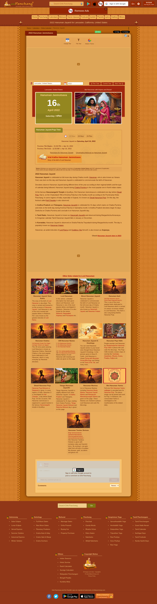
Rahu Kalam (90, 533)
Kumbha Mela (65, 582)
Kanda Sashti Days (142, 541)
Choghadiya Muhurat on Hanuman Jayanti (91, 153)
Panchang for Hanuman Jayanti (61, 153)
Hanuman (93, 177)
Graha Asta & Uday (43, 533)
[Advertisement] (78, 64)
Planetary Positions (43, 529)
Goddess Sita (77, 230)
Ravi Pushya (114, 537)
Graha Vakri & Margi (43, 537)
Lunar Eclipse (16, 525)
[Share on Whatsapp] (98, 32)
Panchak (89, 521)
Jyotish (93, 17)
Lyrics (107, 17)
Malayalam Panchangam (69, 574)
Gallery (114, 17)
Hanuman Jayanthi (70, 205)
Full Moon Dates (42, 521)
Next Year (119, 83)
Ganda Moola (90, 525)
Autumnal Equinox (18, 537)
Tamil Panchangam (142, 521)
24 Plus (89, 136)
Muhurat (62, 17)
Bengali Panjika (65, 578)
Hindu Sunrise (65, 562)
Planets (100, 17)
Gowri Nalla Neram (142, 525)
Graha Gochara (42, 541)
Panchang (43, 17)
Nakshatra (89, 537)
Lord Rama (63, 230)
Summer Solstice (17, 533)
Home (34, 17)
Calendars (53, 17)
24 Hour (81, 136)
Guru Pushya (115, 541)
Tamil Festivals (140, 537)
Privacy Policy (91, 576)
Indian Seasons (65, 558)
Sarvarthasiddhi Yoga (118, 521)
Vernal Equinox (16, 529)
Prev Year (95, 83)
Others (121, 17)
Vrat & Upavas (73, 17)
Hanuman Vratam (57, 225)
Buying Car (65, 529)
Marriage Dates (66, 521)
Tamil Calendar (140, 529)
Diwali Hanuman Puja (98, 198)
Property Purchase (67, 533)
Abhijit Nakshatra (92, 541)
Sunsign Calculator (67, 570)
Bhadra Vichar (91, 529)
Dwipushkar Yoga (116, 529)
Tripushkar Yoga (116, 533)
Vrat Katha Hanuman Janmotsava (64, 158)
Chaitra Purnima (80, 187)
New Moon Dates (42, 525)
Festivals (84, 17)
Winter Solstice (16, 541)
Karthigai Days (140, 533)
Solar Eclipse (16, 521)
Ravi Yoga (114, 545)
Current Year (107, 83)
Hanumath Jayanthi (77, 215)
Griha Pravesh (66, 525)
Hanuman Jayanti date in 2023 (109, 236)
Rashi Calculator (66, 566)
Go (91, 506)
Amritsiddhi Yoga (116, 525)
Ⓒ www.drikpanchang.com (92, 574)
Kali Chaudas (51, 200)
